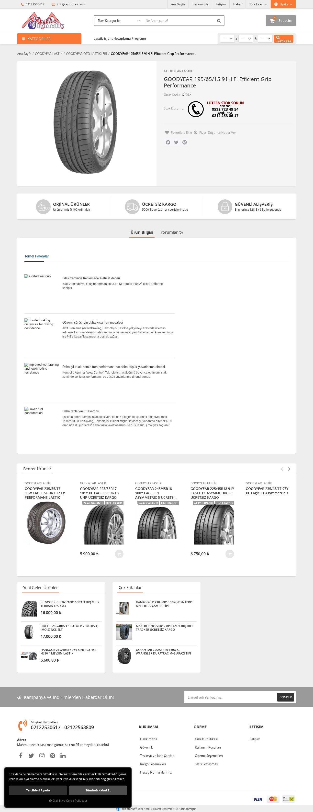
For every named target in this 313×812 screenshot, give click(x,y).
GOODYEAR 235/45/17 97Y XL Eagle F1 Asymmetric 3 (267, 490)
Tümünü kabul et (98, 790)
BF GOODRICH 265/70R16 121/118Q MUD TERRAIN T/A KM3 (70, 604)
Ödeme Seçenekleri (209, 755)
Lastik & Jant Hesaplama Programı (120, 38)
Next (289, 469)
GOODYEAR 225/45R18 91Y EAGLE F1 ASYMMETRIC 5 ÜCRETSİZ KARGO (212, 493)
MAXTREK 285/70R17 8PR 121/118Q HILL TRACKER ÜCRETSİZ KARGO (164, 627)
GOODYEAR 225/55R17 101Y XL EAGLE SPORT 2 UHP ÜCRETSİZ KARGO (99, 493)
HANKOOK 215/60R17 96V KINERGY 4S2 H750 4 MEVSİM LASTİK (68, 651)
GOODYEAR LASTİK (178, 71)
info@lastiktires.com (70, 4)
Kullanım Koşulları (208, 747)
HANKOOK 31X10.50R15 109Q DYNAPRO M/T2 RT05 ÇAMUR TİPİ (164, 604)
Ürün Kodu (172, 95)
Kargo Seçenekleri (153, 764)
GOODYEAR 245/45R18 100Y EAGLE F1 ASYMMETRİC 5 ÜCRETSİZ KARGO (156, 493)
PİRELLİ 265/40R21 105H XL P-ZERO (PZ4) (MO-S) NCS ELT (69, 627)
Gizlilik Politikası (206, 739)
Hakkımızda (200, 4)
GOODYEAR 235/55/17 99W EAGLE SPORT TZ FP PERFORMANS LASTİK (45, 493)
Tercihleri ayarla (38, 790)
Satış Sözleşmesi (206, 764)
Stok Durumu (173, 108)
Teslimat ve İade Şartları (157, 755)
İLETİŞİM (256, 726)
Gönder (285, 697)
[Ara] (219, 20)
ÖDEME (200, 726)
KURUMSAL (149, 726)
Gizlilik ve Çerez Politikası (70, 800)
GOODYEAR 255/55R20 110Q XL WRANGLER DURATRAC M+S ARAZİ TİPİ (163, 651)
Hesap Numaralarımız (156, 772)
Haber (237, 4)
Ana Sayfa (178, 4)
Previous (282, 469)
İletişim (221, 4)
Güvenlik (146, 747)
